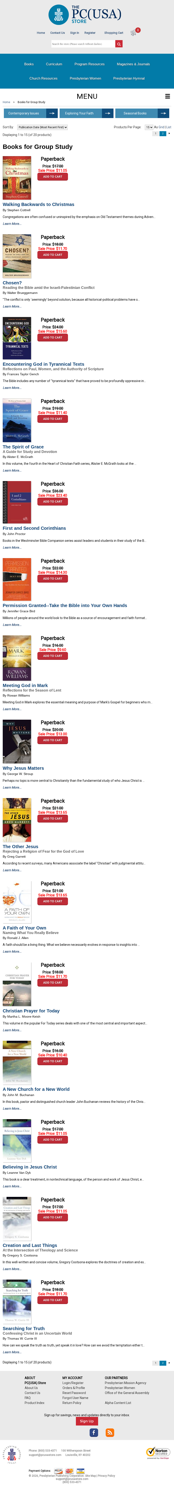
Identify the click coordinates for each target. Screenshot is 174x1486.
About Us (31, 1388)
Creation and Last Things (30, 1245)
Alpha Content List (118, 1403)
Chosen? (12, 282)
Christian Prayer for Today (31, 1010)
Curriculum (54, 64)
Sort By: (8, 127)
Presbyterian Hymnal (129, 78)
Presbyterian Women (85, 78)
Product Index (34, 1403)
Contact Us (57, 32)
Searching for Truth (24, 1328)
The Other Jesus (20, 846)
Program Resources (90, 64)
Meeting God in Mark (25, 685)
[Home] (84, 24)
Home (41, 32)
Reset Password (74, 1393)
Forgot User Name (75, 1398)
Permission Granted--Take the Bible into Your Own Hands (65, 605)
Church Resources (43, 78)
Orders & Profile (74, 1388)
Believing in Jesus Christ (30, 1166)
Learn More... (12, 223)
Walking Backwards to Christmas (38, 204)
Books (29, 64)
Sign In (74, 32)
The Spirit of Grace (23, 446)
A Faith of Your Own (24, 927)
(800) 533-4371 (47, 1450)
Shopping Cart (113, 32)
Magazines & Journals (133, 64)
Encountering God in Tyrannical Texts (43, 364)
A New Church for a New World (36, 1089)
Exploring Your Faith (79, 113)
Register (90, 32)
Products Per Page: (127, 127)
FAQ (28, 1398)
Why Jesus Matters (23, 768)
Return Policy (72, 1403)
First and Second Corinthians (34, 528)
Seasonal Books (135, 113)
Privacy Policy (106, 1475)
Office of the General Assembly (127, 1393)
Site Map (90, 1475)
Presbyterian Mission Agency (125, 1383)
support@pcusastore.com (45, 1455)
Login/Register (73, 1383)
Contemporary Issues (23, 113)
